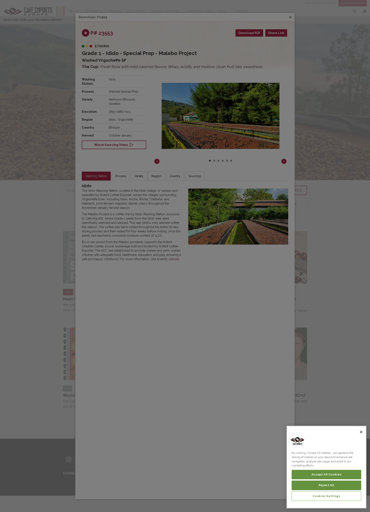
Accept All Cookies (327, 474)
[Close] (361, 432)
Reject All (326, 485)
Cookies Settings (326, 496)
